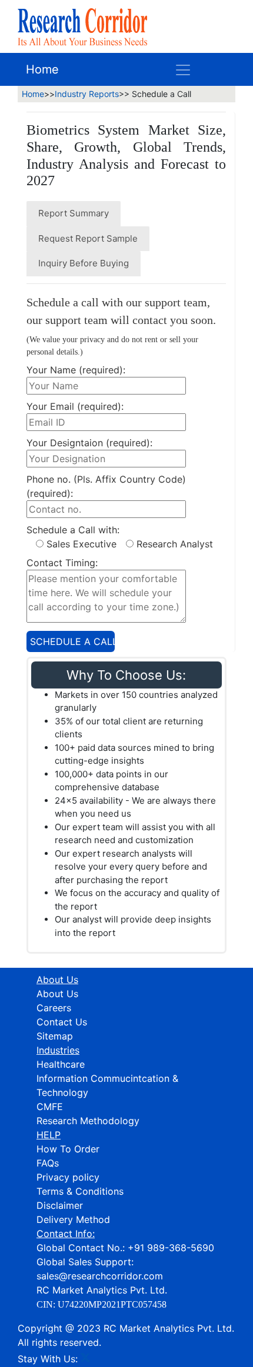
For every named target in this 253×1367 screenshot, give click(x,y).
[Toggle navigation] (183, 69)
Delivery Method (73, 1219)
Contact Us (61, 1022)
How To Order (67, 1149)
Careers (53, 1008)
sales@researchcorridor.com (99, 1276)
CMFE (49, 1106)
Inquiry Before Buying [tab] (83, 263)
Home (42, 69)
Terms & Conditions (80, 1191)
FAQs (47, 1163)
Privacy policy (67, 1177)
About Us (57, 994)
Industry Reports (87, 94)
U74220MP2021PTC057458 (112, 1304)
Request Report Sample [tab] (88, 238)
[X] (85, 1359)
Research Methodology (87, 1121)
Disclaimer (59, 1205)
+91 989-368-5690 (171, 1248)
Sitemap (54, 1036)
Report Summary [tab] (73, 213)
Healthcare (60, 1064)
